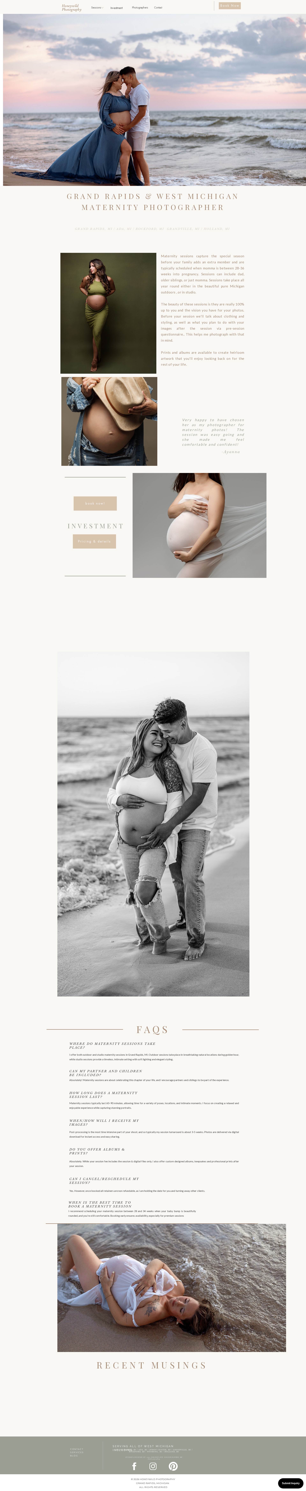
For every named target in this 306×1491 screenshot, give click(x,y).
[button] (102, 8)
